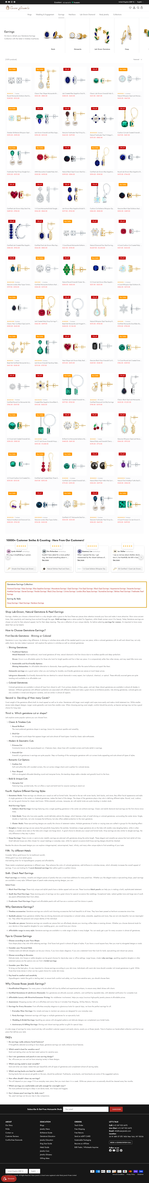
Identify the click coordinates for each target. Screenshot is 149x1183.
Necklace (72, 14)
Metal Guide (44, 1147)
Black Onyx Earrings (55, 591)
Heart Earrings (24, 603)
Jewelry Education (46, 1140)
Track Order (78, 1125)
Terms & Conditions (118, 1174)
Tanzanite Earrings (133, 588)
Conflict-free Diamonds (13, 1140)
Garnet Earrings (27, 591)
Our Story (9, 1125)
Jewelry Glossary (46, 1154)
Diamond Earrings (13, 588)
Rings (30, 14)
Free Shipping (79, 1129)
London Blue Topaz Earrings (87, 591)
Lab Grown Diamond (87, 14)
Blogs (42, 1125)
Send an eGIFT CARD (82, 1136)
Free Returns (78, 1132)
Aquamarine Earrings (118, 588)
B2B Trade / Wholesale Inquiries (86, 1147)
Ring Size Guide (46, 1143)
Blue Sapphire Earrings (41, 588)
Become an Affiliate (81, 1143)
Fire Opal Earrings (86, 588)
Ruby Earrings (27, 588)
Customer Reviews (12, 1136)
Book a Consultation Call (120, 1142)
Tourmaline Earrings (105, 591)
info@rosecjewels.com (123, 1131)
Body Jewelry (104, 14)
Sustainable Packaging (82, 1140)
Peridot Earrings (40, 591)
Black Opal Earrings (101, 588)
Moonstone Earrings (58, 588)
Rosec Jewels (14, 1175)
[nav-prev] (8, 557)
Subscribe (116, 1109)
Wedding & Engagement (45, 14)
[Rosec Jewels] (17, 8)
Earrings (61, 14)
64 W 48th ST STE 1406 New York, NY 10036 (126, 1136)
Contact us (9, 1132)
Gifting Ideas (44, 1158)
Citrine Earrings (69, 591)
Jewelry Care (44, 1151)
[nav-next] (141, 557)
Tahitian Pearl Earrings (122, 591)
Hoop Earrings (12, 603)
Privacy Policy (131, 1174)
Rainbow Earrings (37, 603)
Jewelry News (45, 1129)
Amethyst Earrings (13, 591)
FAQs (7, 1129)
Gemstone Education (47, 1136)
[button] (130, 7)
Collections (117, 14)
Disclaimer (140, 1174)
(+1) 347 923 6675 (120, 1125)
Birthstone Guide (46, 1132)
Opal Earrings (73, 588)
